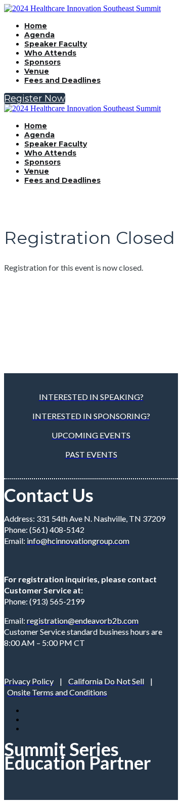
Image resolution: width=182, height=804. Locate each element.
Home (35, 25)
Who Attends (50, 53)
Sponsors (42, 62)
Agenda (39, 34)
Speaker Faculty (55, 43)
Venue (36, 71)
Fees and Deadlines (62, 80)
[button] (34, 98)
